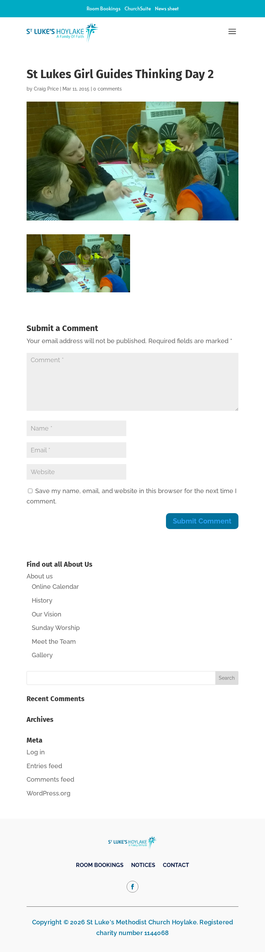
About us (40, 576)
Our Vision (46, 614)
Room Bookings (103, 8)
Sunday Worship (56, 627)
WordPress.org (48, 793)
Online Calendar (55, 586)
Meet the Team (54, 641)
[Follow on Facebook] (132, 887)
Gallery (42, 655)
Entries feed (44, 766)
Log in (36, 752)
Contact (176, 865)
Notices (143, 865)
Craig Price (46, 89)
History (42, 600)
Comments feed (50, 779)
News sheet (167, 8)
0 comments (107, 89)
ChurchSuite (138, 8)
